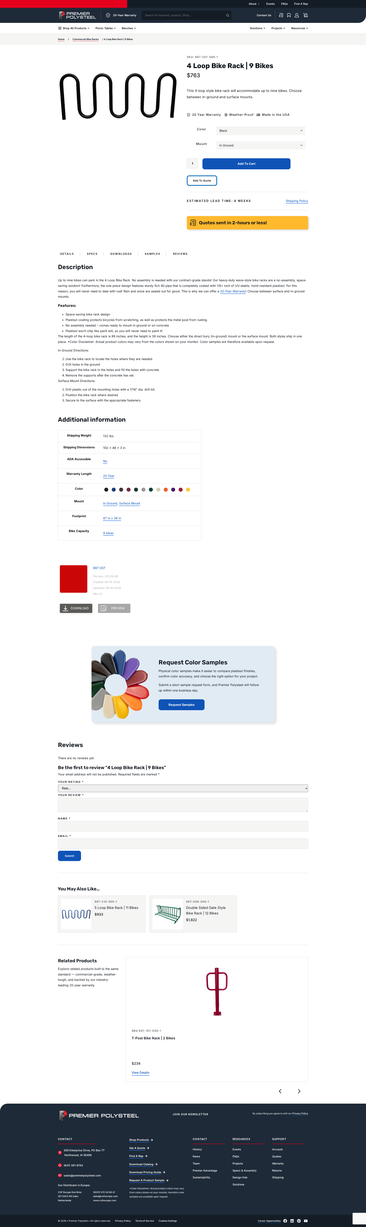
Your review (71, 795)
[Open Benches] (135, 28)
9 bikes (108, 533)
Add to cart (246, 164)
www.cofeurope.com (104, 1200)
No (105, 461)
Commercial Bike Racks (86, 39)
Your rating (71, 781)
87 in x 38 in (112, 518)
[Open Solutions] (264, 28)
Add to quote (202, 180)
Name (64, 818)
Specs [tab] (92, 253)
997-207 (99, 568)
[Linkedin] (292, 1221)
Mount (201, 144)
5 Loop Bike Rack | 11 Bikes (116, 908)
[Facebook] (285, 1221)
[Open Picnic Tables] (115, 28)
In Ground (110, 503)
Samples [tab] (152, 253)
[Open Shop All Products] (88, 28)
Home (61, 39)
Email (64, 836)
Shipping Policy (297, 201)
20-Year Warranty (233, 291)
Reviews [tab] (180, 253)
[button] (280, 1091)
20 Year (108, 476)
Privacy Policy (300, 1113)
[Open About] (258, 3)
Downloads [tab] (121, 253)
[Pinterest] (299, 1221)
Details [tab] (67, 253)
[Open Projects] (284, 28)
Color (201, 129)
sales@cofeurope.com (105, 1196)
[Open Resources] (307, 28)
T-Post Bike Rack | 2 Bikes (153, 1038)
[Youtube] (305, 1221)
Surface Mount (129, 503)
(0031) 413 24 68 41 (104, 1192)
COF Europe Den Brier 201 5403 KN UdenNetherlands (70, 1196)
